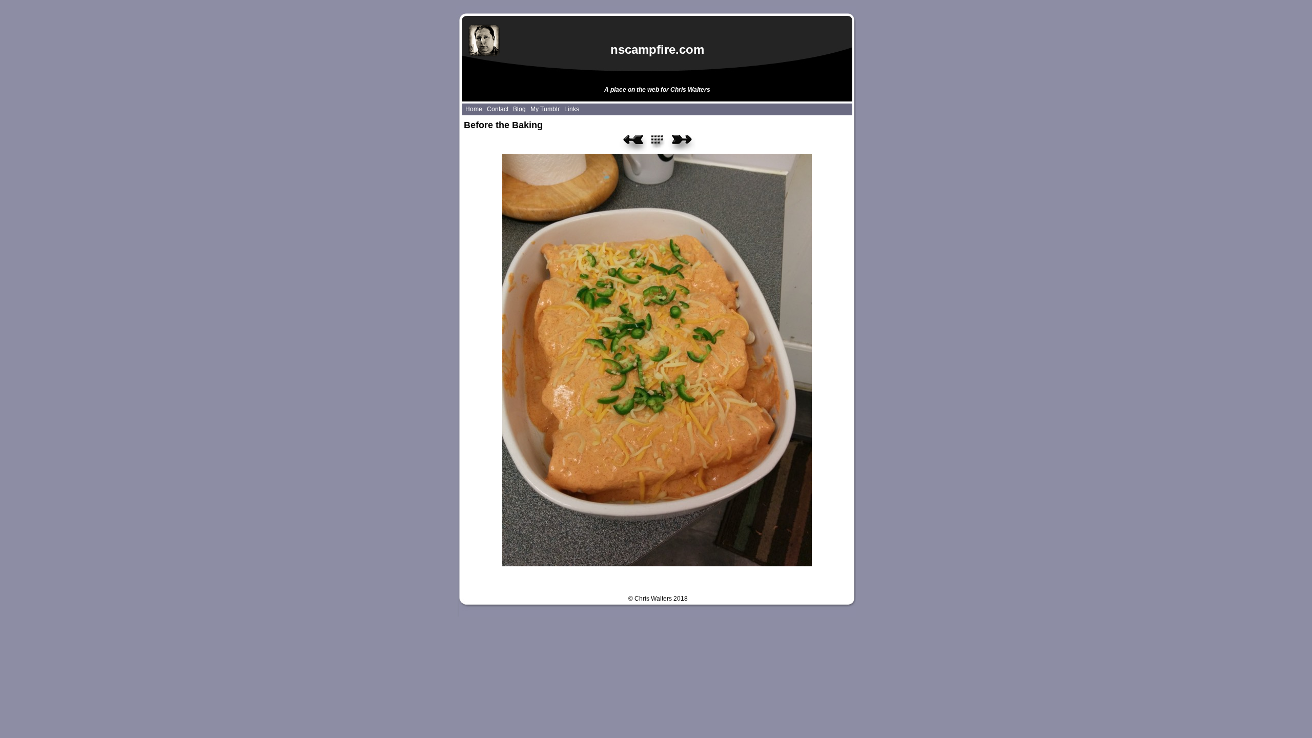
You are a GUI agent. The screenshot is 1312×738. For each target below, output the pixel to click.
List (662, 143)
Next (681, 143)
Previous (633, 143)
